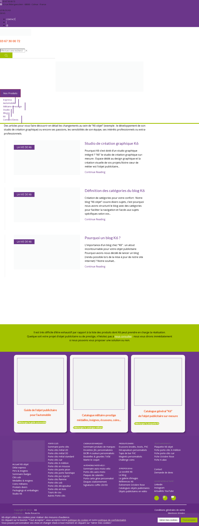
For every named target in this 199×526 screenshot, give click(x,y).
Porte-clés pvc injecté (58, 476)
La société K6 (125, 471)
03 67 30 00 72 (8, 1)
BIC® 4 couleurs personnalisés (98, 453)
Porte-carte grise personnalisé (98, 478)
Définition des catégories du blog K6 (115, 190)
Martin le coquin (91, 459)
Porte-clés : (53, 443)
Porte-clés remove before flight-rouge (171, 198)
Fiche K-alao (160, 459)
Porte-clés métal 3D (58, 453)
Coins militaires (20, 483)
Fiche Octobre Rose (164, 456)
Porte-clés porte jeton (59, 469)
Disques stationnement (95, 481)
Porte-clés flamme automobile (167, 165)
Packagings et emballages (25, 490)
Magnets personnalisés (130, 456)
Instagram (159, 487)
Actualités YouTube (164, 491)
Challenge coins (126, 459)
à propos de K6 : (126, 468)
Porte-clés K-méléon (58, 463)
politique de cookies (78, 519)
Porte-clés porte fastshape (61, 472)
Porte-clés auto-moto (94, 471)
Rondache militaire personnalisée (168, 250)
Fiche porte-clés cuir (164, 453)
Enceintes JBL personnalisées (98, 450)
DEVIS (2, 13)
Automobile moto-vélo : (94, 465)
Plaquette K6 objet (163, 446)
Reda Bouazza (32, 513)
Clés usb (16, 477)
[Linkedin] (156, 498)
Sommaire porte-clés (58, 446)
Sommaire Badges (21, 474)
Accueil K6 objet (20, 464)
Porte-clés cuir (55, 459)
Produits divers (19, 487)
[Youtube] (173, 498)
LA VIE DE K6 (24, 147)
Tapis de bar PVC (127, 453)
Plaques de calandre (93, 475)
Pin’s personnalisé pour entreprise (168, 175)
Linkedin (158, 484)
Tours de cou (54, 492)
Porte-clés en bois (57, 489)
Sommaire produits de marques (99, 446)
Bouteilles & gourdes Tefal (96, 456)
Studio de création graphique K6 (112, 143)
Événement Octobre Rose (132, 484)
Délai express (19, 467)
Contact (158, 469)
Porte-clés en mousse (59, 466)
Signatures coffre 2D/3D (95, 484)
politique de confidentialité (112, 519)
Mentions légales (176, 513)
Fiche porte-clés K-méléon (167, 450)
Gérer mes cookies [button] (168, 520)
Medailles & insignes (22, 480)
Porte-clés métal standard (61, 456)
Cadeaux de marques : (93, 443)
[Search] (6, 55)
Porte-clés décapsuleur (59, 485)
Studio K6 (17, 493)
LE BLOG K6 (5, 10)
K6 (35, 509)
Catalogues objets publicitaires (134, 488)
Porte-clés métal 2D (58, 450)
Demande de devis (163, 472)
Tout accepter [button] (189, 520)
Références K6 (126, 481)
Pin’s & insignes (20, 470)
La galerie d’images (128, 478)
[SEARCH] (192, 314)
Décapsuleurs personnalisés (133, 450)
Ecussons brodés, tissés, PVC (133, 446)
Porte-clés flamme (57, 479)
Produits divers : (126, 443)
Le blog (122, 475)
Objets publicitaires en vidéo (133, 491)
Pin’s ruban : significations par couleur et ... (173, 274)
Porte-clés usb (55, 482)
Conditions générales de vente (170, 509)
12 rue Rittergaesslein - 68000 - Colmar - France (24, 4)
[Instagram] (165, 498)
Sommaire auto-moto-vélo (96, 468)
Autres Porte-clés (56, 495)
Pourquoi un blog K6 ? (102, 237)
